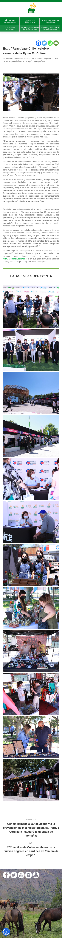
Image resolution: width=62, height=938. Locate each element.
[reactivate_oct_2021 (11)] (31, 737)
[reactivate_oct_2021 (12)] (31, 307)
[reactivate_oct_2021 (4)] (31, 565)
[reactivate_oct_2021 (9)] (31, 694)
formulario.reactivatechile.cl (15, 259)
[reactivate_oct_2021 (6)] (31, 350)
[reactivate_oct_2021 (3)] (31, 479)
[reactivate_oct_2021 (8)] (31, 651)
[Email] (56, 43)
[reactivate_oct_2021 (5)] (31, 608)
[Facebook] (38, 43)
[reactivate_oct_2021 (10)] (31, 780)
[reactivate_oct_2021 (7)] (31, 436)
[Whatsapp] (50, 43)
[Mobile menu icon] (5, 10)
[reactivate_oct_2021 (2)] (31, 393)
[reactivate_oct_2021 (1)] (31, 522)
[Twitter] (44, 43)
